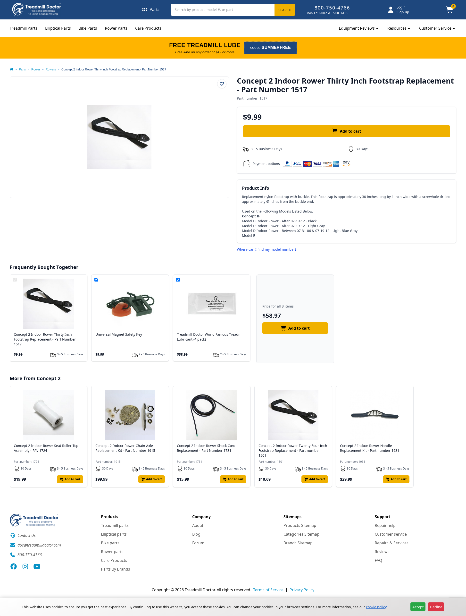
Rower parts (112, 551)
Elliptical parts (114, 534)
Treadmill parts (115, 525)
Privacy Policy (302, 589)
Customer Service (435, 28)
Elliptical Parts (58, 28)
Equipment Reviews (357, 28)
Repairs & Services (391, 543)
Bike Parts (88, 28)
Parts (22, 69)
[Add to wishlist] (221, 83)
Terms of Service (268, 589)
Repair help (385, 525)
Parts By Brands (115, 569)
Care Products (148, 28)
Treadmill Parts (23, 28)
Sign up (403, 12)
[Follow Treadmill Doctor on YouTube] (37, 566)
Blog (196, 534)
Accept (418, 606)
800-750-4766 (332, 7)
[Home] (11, 69)
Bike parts (110, 543)
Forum (198, 543)
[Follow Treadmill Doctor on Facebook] (13, 566)
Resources (397, 28)
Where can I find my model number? (266, 249)
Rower (35, 69)
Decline (436, 606)
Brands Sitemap (298, 543)
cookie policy (376, 607)
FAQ (378, 560)
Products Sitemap (299, 525)
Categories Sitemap (301, 534)
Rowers (51, 69)
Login (401, 7)
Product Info (255, 188)
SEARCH (284, 10)
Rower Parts (116, 28)
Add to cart (350, 131)
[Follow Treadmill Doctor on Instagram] (25, 566)
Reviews (382, 551)
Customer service (391, 534)
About (197, 525)
